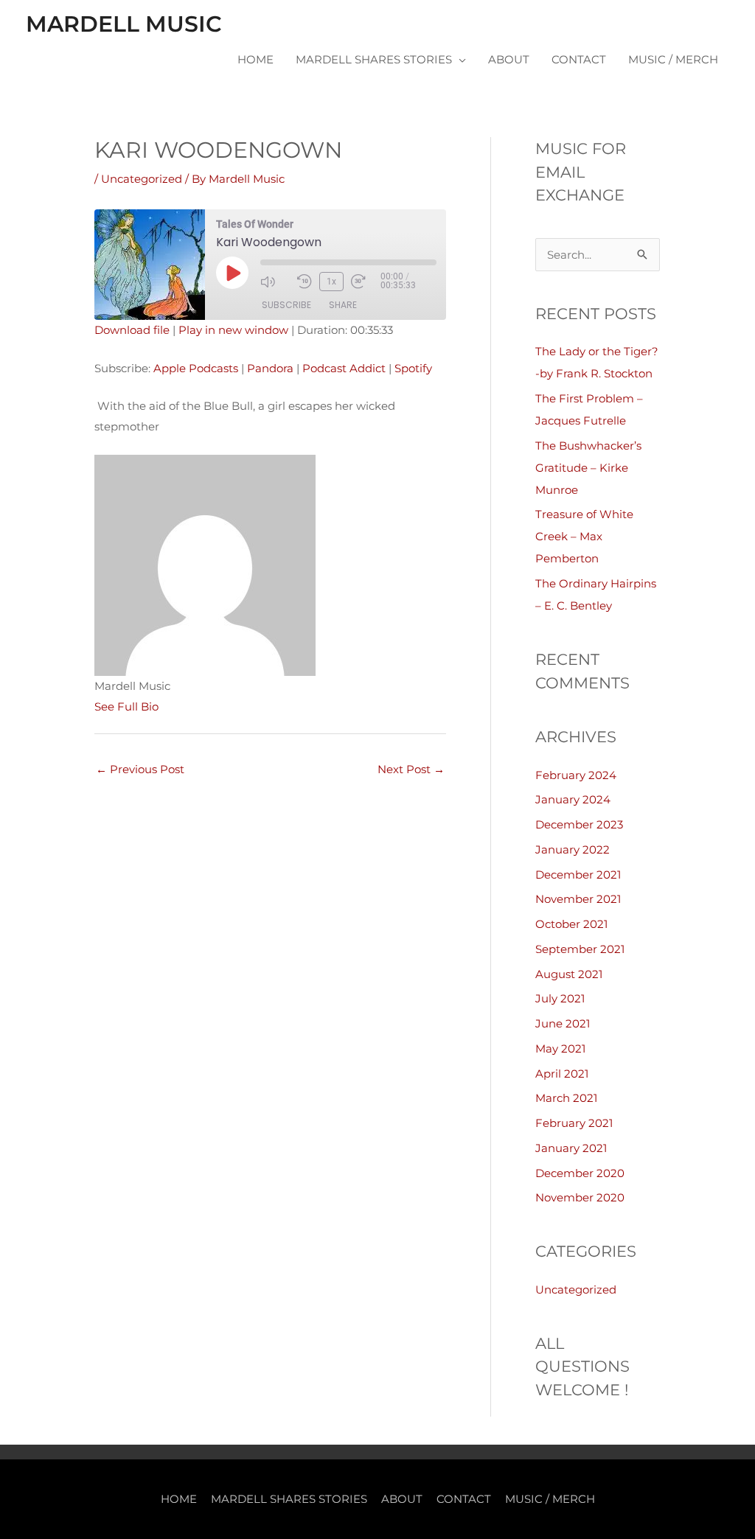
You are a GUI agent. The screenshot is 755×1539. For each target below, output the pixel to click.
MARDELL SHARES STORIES (374, 59)
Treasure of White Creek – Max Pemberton (584, 536)
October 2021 (571, 924)
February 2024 (575, 775)
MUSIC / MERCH (673, 59)
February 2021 (574, 1123)
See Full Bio (126, 706)
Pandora (270, 368)
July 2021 (560, 998)
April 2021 (561, 1074)
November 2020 (579, 1197)
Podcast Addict (344, 368)
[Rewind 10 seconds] (304, 281)
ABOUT (508, 59)
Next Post (411, 769)
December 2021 (578, 875)
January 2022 (572, 849)
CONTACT (579, 59)
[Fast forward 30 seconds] (365, 281)
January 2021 (571, 1148)
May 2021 (560, 1048)
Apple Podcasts (195, 368)
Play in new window (233, 330)
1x (331, 281)
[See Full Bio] (167, 706)
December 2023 (579, 824)
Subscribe (286, 305)
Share (343, 305)
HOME (255, 59)
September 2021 (579, 949)
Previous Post (140, 769)
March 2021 (566, 1098)
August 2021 (568, 974)
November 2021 (578, 899)
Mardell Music (124, 24)
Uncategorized (141, 179)
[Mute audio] (275, 281)
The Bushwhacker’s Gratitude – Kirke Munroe (588, 468)
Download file (132, 330)
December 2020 (579, 1173)
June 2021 (562, 1023)
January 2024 (572, 799)
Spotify (413, 368)
